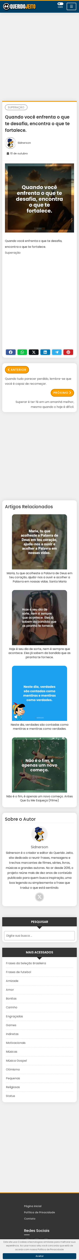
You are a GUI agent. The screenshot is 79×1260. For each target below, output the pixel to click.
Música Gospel (16, 1061)
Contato (29, 1218)
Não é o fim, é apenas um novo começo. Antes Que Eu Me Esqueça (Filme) (39, 798)
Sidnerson (24, 143)
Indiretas (12, 1034)
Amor (10, 990)
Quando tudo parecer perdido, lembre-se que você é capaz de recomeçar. (38, 381)
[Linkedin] (45, 352)
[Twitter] (34, 352)
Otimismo (13, 1069)
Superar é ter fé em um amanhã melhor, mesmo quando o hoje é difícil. (45, 404)
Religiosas (13, 1087)
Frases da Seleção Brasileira (26, 963)
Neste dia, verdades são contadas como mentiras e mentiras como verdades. (40, 727)
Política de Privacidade (39, 1212)
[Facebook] (11, 352)
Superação (16, 107)
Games (11, 1025)
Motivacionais (16, 1043)
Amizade (12, 981)
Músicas (11, 1052)
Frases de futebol (18, 972)
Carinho (11, 1007)
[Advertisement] (39, 57)
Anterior (18, 370)
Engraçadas (14, 1016)
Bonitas (11, 998)
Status (10, 1096)
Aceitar (40, 1256)
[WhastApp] (22, 352)
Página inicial (33, 1206)
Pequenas (13, 1078)
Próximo (60, 393)
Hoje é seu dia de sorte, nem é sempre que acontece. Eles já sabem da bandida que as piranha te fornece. (39, 653)
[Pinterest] (68, 352)
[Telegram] (57, 352)
